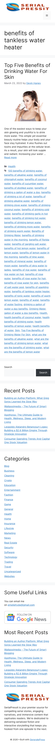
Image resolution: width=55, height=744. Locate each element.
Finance (8, 499)
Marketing (10, 533)
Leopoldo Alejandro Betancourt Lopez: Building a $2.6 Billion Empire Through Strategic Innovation (26, 430)
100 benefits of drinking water (25, 170)
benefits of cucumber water (27, 183)
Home (7, 518)
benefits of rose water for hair (29, 278)
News (7, 538)
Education (10, 485)
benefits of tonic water (17, 295)
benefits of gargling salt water (29, 244)
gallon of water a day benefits (21, 313)
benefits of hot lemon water (20, 248)
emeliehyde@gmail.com (21, 605)
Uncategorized (12, 571)
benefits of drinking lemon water (22, 222)
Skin (17, 330)
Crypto (8, 480)
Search (8, 367)
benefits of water (29, 300)
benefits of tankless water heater (31, 291)
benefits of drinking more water (22, 226)
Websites (9, 576)
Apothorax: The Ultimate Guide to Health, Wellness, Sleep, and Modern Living (25, 418)
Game (7, 504)
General (8, 509)
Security (8, 547)
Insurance (9, 523)
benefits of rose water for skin (21, 282)
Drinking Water (37, 308)
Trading (8, 562)
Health (12, 166)
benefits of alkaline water (18, 175)
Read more (10, 157)
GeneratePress (37, 739)
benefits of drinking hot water (28, 218)
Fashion (8, 494)
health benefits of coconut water (22, 317)
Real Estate (10, 542)
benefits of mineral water (18, 261)
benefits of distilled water (18, 188)
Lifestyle (9, 528)
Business (9, 470)
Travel (7, 566)
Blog (6, 466)
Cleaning (9, 475)
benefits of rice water (24, 269)
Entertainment (12, 490)
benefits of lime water (31, 257)
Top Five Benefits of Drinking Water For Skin (27, 71)
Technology (10, 557)
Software (9, 552)
